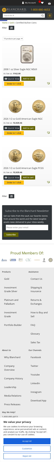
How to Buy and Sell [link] (39, 314)
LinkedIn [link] (35, 383)
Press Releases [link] (12, 404)
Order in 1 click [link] (14, 83)
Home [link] (4, 22)
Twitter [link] (34, 365)
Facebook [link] (36, 357)
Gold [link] (12, 22)
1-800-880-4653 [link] (40, 9)
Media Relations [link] (12, 395)
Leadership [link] (10, 387)
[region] (27, 439)
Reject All (27, 456)
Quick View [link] (14, 78)
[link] (43, 3)
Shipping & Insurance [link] (36, 289)
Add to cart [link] (28, 78)
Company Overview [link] (9, 367)
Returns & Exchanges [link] (36, 301)
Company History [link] (13, 378)
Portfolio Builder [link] (13, 325)
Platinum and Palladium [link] (11, 301)
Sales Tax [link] (35, 342)
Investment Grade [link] (10, 314)
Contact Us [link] (36, 278)
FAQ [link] (33, 325)
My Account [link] (30, 2)
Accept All (27, 441)
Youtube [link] (35, 374)
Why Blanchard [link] (12, 357)
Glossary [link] (35, 333)
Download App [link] (38, 400)
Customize (27, 448)
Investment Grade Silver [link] (10, 289)
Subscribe (11, 234)
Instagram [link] (36, 392)
